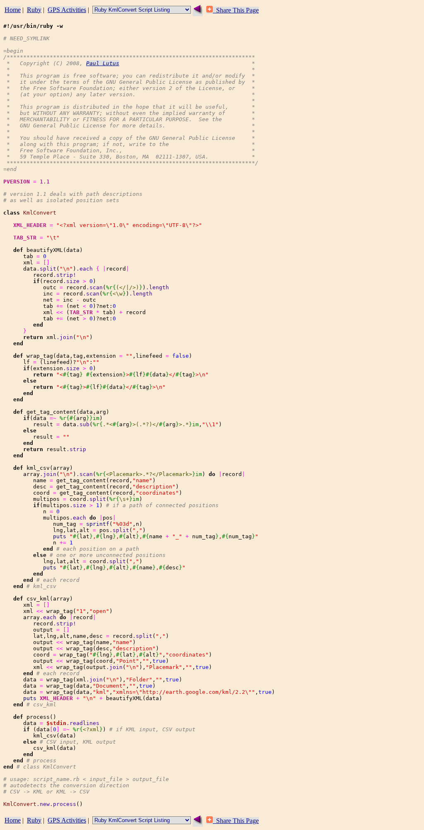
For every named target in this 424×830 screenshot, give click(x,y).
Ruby (34, 9)
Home (13, 9)
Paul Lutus (102, 63)
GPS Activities (67, 9)
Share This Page (236, 10)
